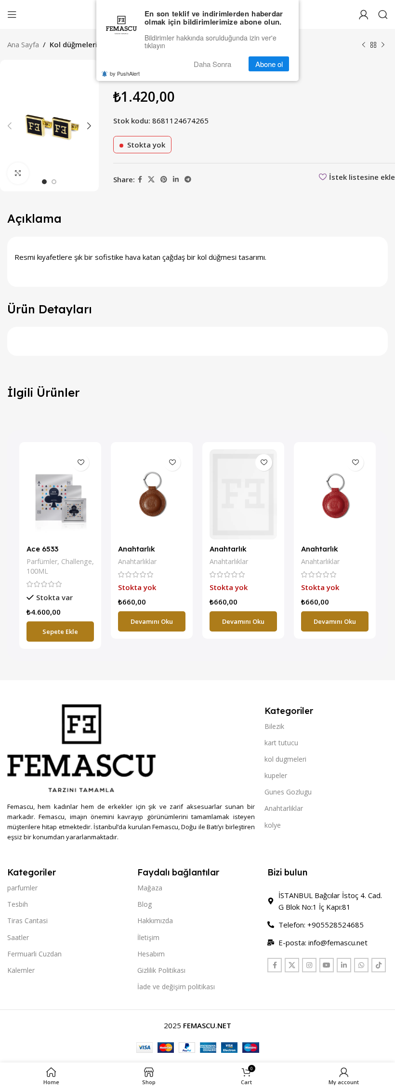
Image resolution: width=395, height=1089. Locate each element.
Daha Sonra (212, 64)
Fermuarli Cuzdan (34, 953)
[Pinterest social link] (164, 179)
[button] (60, 631)
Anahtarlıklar (137, 561)
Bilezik (274, 726)
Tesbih (17, 904)
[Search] (383, 14)
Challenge (76, 561)
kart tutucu (281, 742)
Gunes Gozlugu (288, 791)
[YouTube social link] (326, 965)
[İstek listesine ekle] (80, 462)
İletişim (148, 937)
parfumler (22, 887)
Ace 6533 (42, 548)
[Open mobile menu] (12, 14)
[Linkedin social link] (176, 179)
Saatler (18, 937)
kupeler (275, 775)
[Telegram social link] (188, 179)
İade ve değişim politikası (176, 986)
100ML (37, 571)
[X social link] (151, 179)
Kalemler (21, 970)
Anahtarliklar (283, 808)
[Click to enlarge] (18, 173)
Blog (144, 904)
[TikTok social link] (378, 965)
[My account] (363, 14)
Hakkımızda (155, 920)
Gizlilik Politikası (161, 970)
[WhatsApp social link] (361, 965)
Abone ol (269, 64)
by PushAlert (125, 73)
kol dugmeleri (285, 759)
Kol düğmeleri (73, 44)
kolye (272, 825)
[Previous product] (364, 45)
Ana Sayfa (23, 44)
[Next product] (383, 45)
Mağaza (149, 887)
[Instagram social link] (309, 965)
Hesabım (151, 953)
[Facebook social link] (140, 179)
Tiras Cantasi (27, 920)
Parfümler (41, 561)
